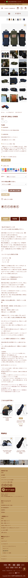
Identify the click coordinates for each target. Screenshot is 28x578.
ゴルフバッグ (5, 548)
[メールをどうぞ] (11, 485)
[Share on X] (8, 206)
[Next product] (2, 121)
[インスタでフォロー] (18, 13)
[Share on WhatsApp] (2, 206)
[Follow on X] (20, 13)
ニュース (18, 570)
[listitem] (5, 54)
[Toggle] (26, 541)
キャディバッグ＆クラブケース (9, 546)
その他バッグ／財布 (7, 552)
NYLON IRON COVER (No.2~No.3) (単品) (7, 451)
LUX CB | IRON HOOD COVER (7, 418)
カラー (2, 176)
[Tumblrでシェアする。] (17, 206)
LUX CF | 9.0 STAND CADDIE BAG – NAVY (21, 421)
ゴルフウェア (4, 541)
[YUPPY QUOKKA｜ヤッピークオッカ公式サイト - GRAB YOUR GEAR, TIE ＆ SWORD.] (9, 8)
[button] (2, 8)
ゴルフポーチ (18, 112)
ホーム (2, 112)
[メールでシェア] (11, 206)
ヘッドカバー (4, 556)
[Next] (24, 36)
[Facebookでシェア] (5, 206)
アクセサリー (4, 558)
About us (11, 573)
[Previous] (3, 36)
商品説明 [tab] (5, 218)
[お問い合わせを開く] (24, 569)
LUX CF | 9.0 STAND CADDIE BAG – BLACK (20, 451)
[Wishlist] (18, 8)
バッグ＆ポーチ (10, 112)
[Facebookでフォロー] (16, 13)
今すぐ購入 (5, 194)
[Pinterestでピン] (14, 206)
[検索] (21, 8)
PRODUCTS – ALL (11, 570)
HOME (4, 570)
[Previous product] (6, 121)
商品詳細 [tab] (15, 218)
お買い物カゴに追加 (15, 190)
